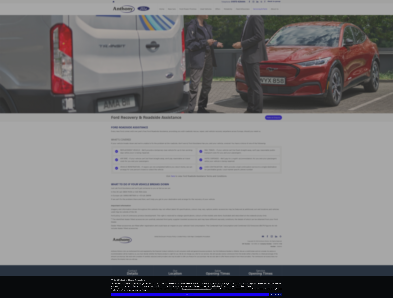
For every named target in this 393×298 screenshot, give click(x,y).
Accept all (190, 294)
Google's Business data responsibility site (196, 289)
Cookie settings (276, 294)
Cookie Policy (246, 286)
